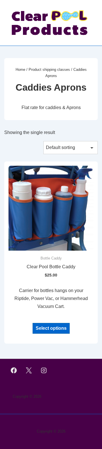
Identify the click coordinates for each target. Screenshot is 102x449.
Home (20, 69)
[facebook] (13, 370)
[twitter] (29, 370)
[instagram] (44, 370)
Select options (51, 328)
